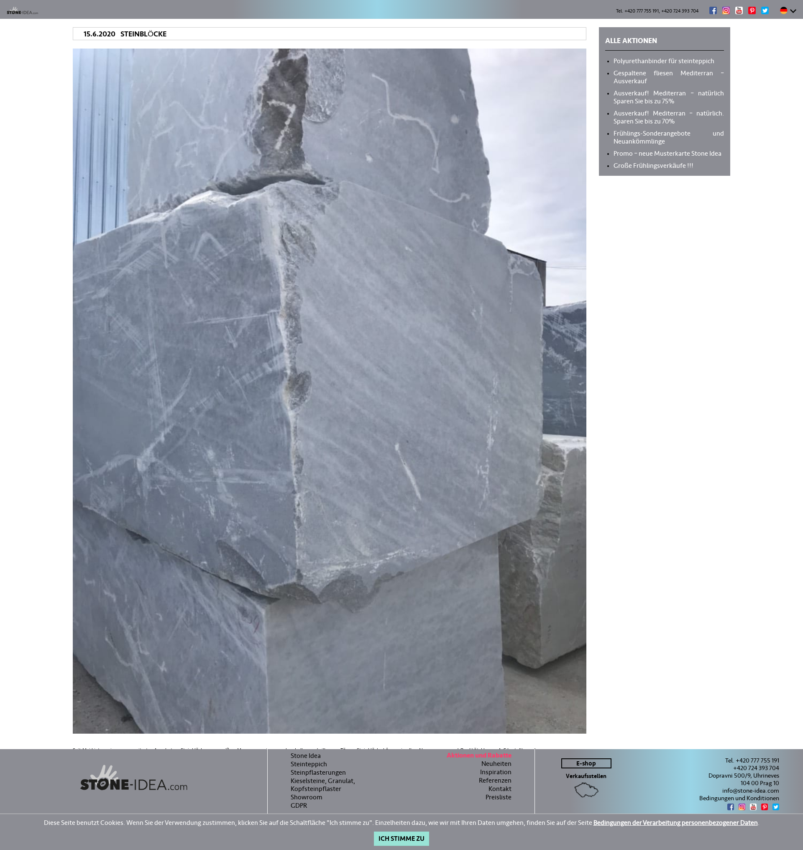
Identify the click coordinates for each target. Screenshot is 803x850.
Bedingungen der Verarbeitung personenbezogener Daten (675, 822)
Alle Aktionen (631, 42)
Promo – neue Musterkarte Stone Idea (667, 152)
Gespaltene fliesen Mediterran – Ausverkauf (669, 76)
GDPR (299, 805)
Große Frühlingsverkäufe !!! (653, 164)
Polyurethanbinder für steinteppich (664, 60)
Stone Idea (306, 756)
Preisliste (498, 797)
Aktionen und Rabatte (479, 756)
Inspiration (495, 772)
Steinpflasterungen (318, 772)
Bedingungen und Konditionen (739, 798)
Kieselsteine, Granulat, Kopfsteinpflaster (323, 785)
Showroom (306, 797)
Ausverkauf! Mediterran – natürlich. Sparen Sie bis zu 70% (669, 116)
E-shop (586, 764)
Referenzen (495, 780)
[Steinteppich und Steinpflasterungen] (133, 778)
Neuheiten (496, 764)
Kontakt (499, 789)
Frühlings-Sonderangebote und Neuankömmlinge (669, 136)
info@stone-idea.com (750, 791)
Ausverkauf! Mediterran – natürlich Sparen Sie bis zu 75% (669, 96)
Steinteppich (309, 764)
